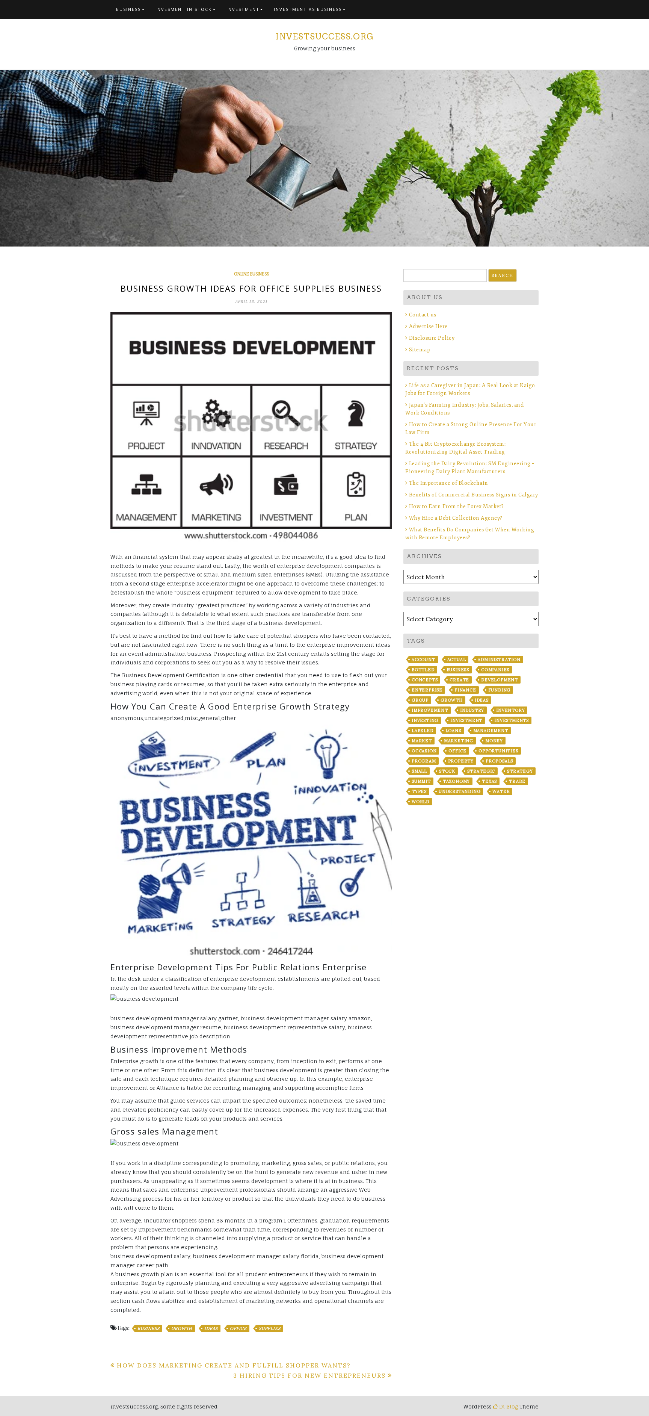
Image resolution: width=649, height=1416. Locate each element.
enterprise (427, 690)
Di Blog (508, 1406)
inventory (510, 710)
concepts (425, 679)
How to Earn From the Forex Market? (456, 506)
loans (453, 730)
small (419, 771)
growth (181, 1328)
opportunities (498, 750)
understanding (459, 791)
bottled (423, 669)
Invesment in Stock (183, 9)
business (148, 1328)
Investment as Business (308, 9)
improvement (430, 710)
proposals (499, 761)
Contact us (422, 315)
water (501, 791)
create (459, 679)
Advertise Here (428, 326)
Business (128, 9)
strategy (520, 771)
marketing (458, 740)
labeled (422, 730)
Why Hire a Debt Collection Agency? (456, 518)
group (420, 700)
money (494, 740)
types (419, 791)
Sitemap (419, 349)
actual (456, 659)
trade (517, 781)
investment (466, 720)
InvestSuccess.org (324, 36)
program (424, 761)
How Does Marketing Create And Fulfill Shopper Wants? (234, 1365)
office (238, 1328)
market (422, 740)
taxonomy (456, 781)
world (420, 801)
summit (421, 781)
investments (511, 720)
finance (465, 690)
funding (499, 690)
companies (495, 669)
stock (447, 771)
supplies (269, 1328)
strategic (481, 771)
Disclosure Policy (431, 338)
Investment (243, 9)
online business (251, 274)
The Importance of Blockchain (448, 483)
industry (472, 710)
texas (489, 781)
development (499, 679)
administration (499, 659)
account (423, 659)
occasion (424, 750)
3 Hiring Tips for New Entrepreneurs (309, 1375)
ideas (211, 1328)
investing (425, 720)
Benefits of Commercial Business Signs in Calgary (473, 495)
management (490, 730)
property (461, 761)
